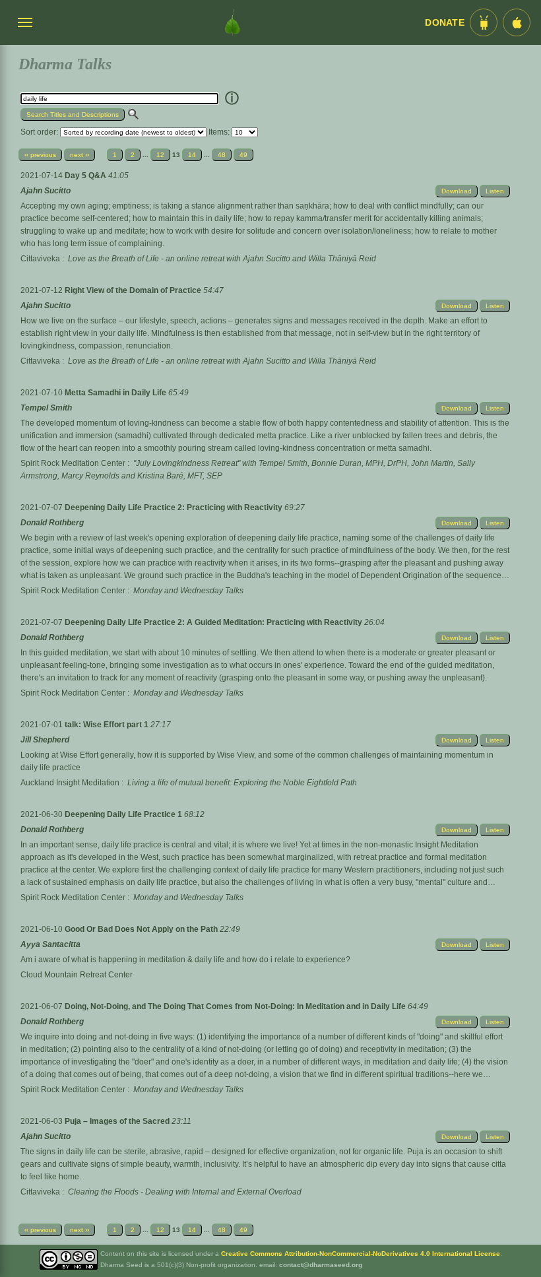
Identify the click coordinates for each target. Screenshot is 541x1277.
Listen (495, 191)
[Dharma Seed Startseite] (232, 22)
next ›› (79, 154)
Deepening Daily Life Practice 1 (124, 814)
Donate (444, 23)
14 (192, 154)
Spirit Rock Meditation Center (72, 463)
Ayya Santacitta (50, 944)
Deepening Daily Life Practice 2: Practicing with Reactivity (174, 507)
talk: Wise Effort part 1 (107, 724)
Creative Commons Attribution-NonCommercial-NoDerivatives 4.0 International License (360, 1253)
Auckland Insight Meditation (69, 782)
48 (222, 154)
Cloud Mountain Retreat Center (76, 974)
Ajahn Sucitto (45, 190)
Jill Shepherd (44, 739)
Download (456, 191)
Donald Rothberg (52, 522)
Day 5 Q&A (86, 175)
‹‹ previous (40, 154)
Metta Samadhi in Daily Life (116, 392)
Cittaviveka (40, 258)
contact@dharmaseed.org (320, 1264)
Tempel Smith (46, 407)
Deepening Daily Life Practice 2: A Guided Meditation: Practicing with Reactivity (214, 622)
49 (243, 154)
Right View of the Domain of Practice (134, 290)
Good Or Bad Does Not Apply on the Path (142, 929)
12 (160, 154)
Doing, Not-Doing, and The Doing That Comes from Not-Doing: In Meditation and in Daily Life (236, 1006)
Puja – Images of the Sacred (118, 1121)
